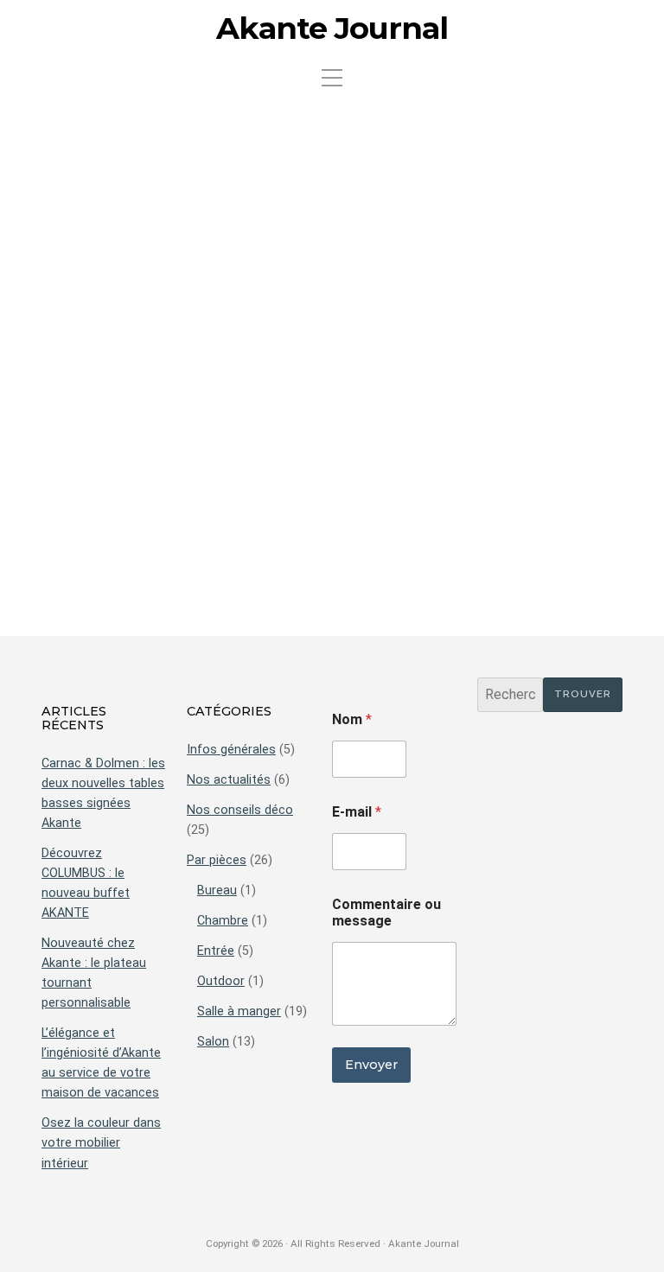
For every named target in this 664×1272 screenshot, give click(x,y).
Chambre (222, 920)
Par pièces (216, 860)
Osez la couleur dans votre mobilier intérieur (101, 1143)
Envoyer (371, 1064)
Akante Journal (332, 28)
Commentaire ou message (386, 912)
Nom (352, 719)
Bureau (217, 890)
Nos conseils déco (240, 810)
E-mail (356, 812)
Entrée (215, 951)
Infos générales (231, 749)
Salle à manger (239, 1011)
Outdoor (221, 981)
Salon (213, 1041)
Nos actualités (229, 780)
